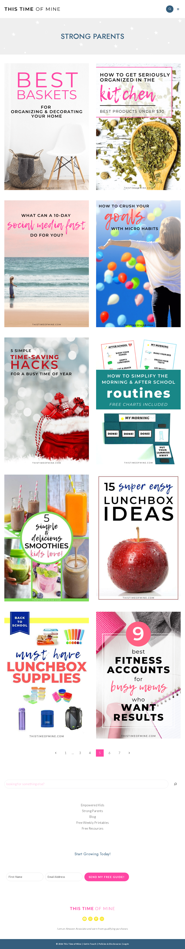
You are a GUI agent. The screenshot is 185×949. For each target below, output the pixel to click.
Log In (126, 944)
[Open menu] (178, 9)
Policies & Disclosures (110, 944)
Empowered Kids (92, 805)
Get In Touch (89, 944)
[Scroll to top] (176, 935)
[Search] (175, 784)
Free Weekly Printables (92, 823)
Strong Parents (92, 811)
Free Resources (92, 828)
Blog (92, 817)
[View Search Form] (169, 9)
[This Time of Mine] (32, 9)
